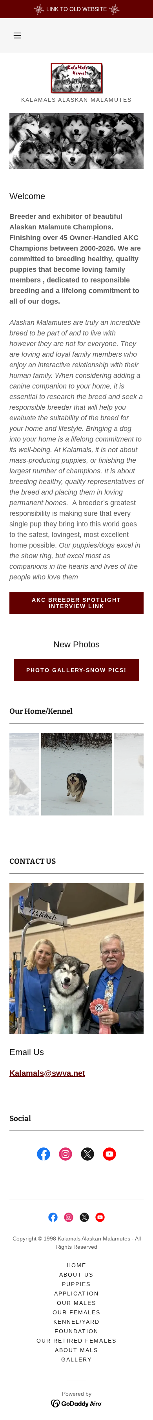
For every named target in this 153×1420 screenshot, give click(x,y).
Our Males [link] (76, 1303)
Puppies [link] (76, 1284)
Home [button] (76, 1265)
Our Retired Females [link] (76, 1341)
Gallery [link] (76, 1359)
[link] (76, 77)
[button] (17, 35)
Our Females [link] (76, 1312)
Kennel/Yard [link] (76, 1322)
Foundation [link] (76, 1331)
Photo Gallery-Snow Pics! (76, 670)
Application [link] (76, 1293)
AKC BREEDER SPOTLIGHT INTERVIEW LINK (76, 603)
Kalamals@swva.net (47, 1073)
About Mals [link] (76, 1350)
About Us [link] (76, 1275)
